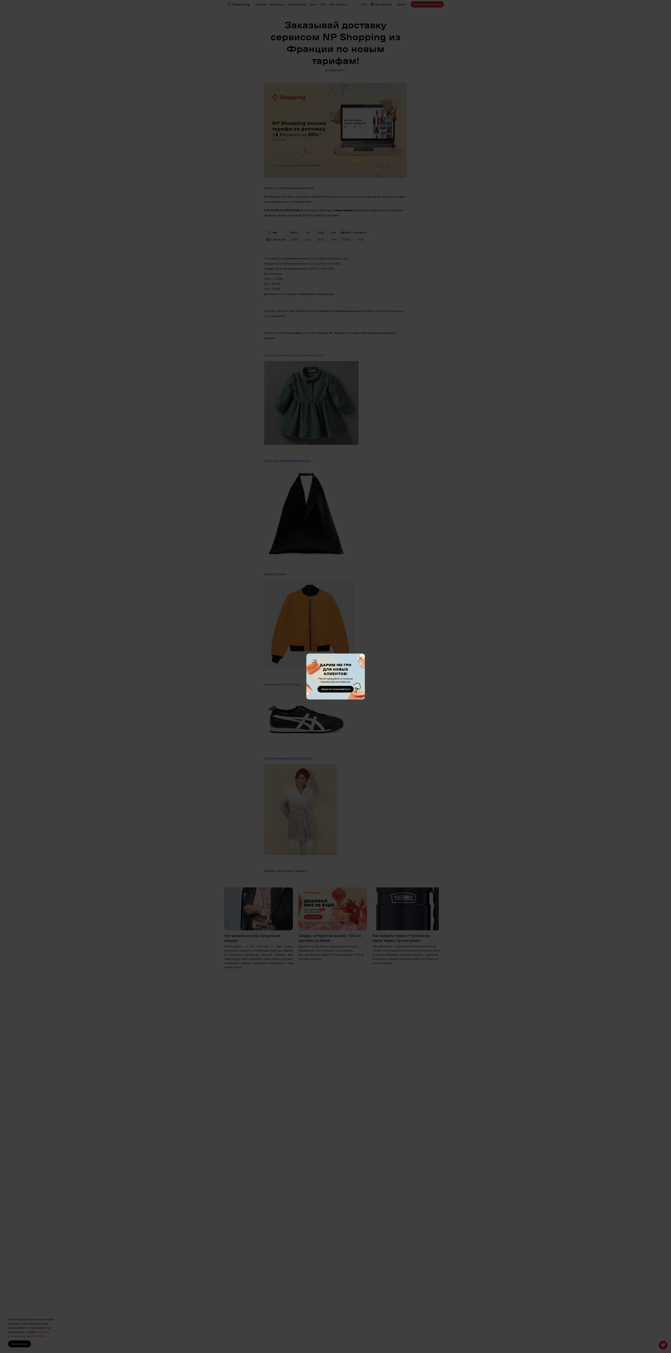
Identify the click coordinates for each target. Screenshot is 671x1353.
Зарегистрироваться (335, 689)
